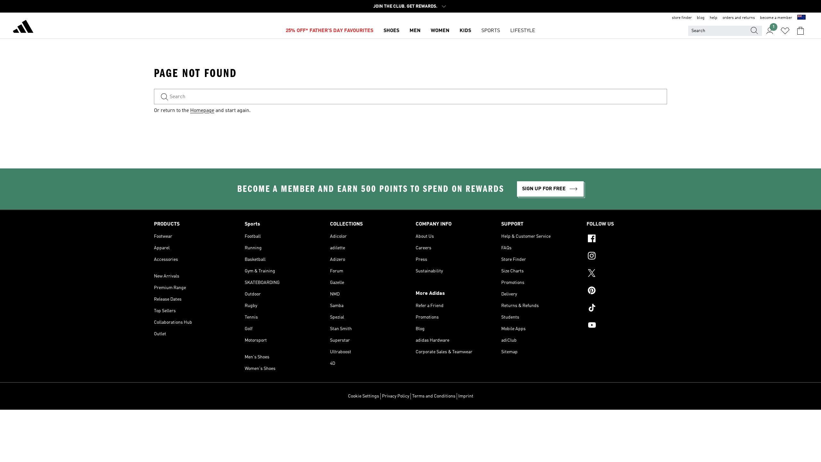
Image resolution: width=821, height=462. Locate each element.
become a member (776, 18)
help (713, 18)
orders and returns (739, 18)
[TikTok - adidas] (627, 308)
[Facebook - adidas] (627, 239)
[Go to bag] (800, 30)
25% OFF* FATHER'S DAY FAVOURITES (329, 30)
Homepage (202, 110)
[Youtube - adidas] (627, 326)
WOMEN (440, 30)
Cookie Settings (363, 396)
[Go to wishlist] (785, 30)
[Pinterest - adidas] (627, 291)
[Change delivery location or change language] (801, 18)
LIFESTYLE (522, 30)
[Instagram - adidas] (627, 256)
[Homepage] (23, 27)
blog (701, 18)
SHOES (391, 30)
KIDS (465, 30)
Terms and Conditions (433, 396)
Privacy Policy (395, 396)
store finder (682, 18)
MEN (415, 30)
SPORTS (490, 30)
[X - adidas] (627, 274)
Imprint (465, 396)
